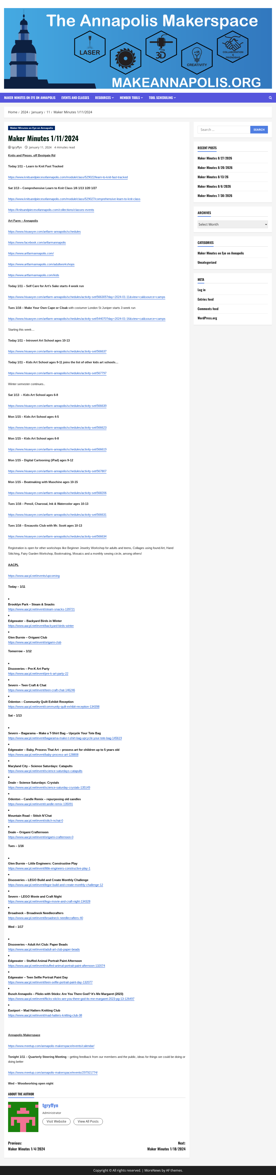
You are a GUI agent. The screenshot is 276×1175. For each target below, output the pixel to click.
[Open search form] (270, 98)
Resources (103, 97)
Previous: (26, 1145)
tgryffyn (17, 147)
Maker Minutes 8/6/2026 (214, 186)
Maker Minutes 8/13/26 (213, 177)
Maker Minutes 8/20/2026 (215, 167)
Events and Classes (75, 97)
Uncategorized (207, 262)
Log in (201, 290)
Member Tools (130, 97)
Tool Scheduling (161, 97)
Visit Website (56, 1121)
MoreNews (152, 1170)
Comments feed (208, 308)
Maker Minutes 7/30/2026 (215, 195)
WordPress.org (207, 318)
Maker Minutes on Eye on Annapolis (29, 97)
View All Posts (88, 1121)
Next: (166, 1145)
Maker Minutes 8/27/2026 (215, 158)
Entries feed (206, 299)
